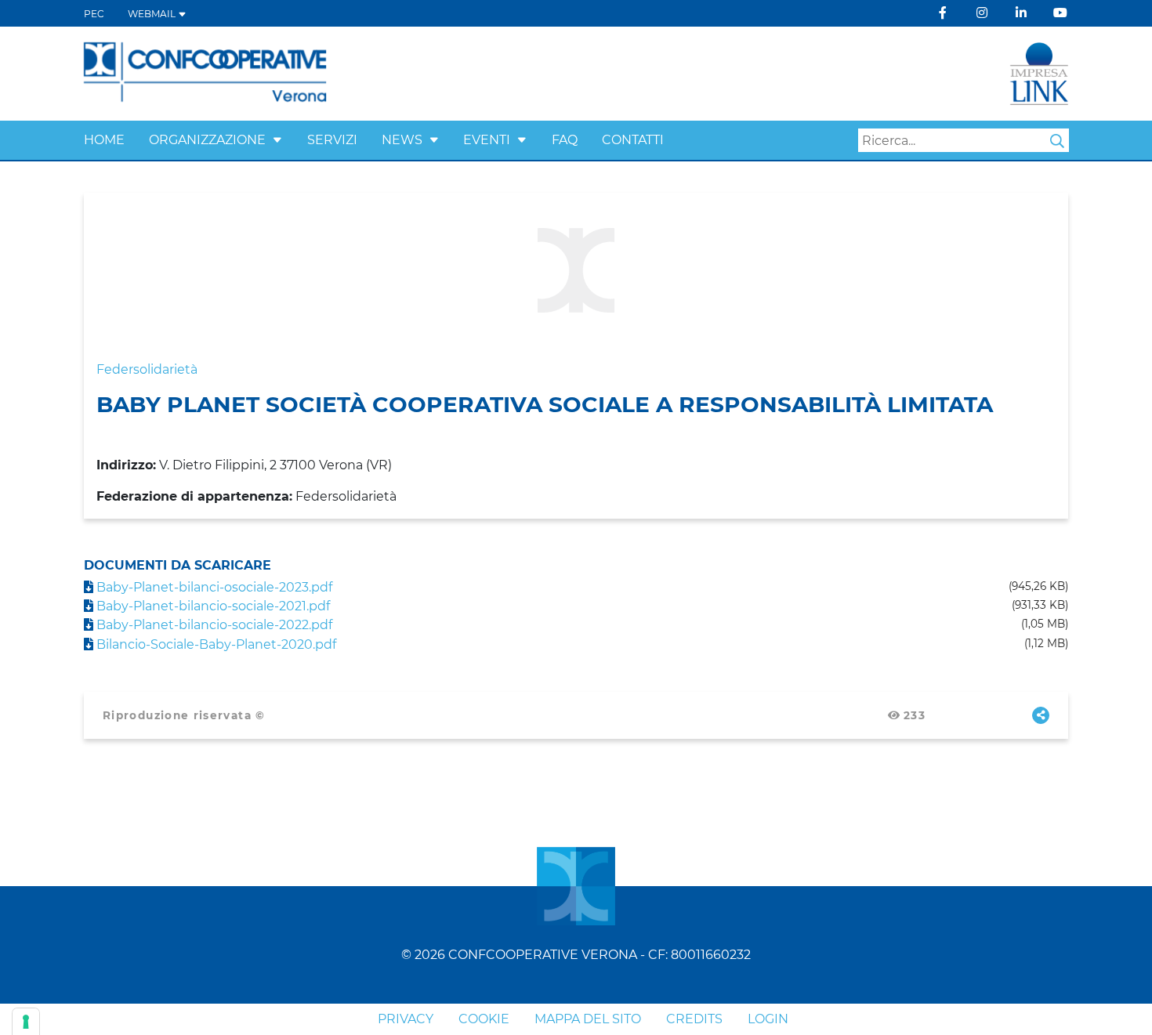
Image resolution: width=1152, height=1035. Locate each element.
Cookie (483, 1018)
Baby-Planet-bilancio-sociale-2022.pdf (212, 624)
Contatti (633, 139)
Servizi (332, 139)
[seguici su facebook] (943, 12)
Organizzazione (207, 139)
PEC (94, 14)
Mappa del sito (587, 1018)
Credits (694, 1018)
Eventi (486, 139)
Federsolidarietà (146, 369)
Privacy (405, 1018)
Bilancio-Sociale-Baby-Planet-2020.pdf (214, 644)
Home (104, 139)
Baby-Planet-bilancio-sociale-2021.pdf (211, 606)
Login (768, 1018)
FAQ (565, 139)
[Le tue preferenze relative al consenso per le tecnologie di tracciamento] (26, 1021)
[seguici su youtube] (1060, 12)
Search (1057, 141)
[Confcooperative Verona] (206, 72)
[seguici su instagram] (981, 12)
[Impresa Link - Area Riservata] (1039, 72)
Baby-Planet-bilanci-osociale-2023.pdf (212, 587)
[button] (277, 139)
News (402, 139)
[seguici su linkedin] (1021, 12)
